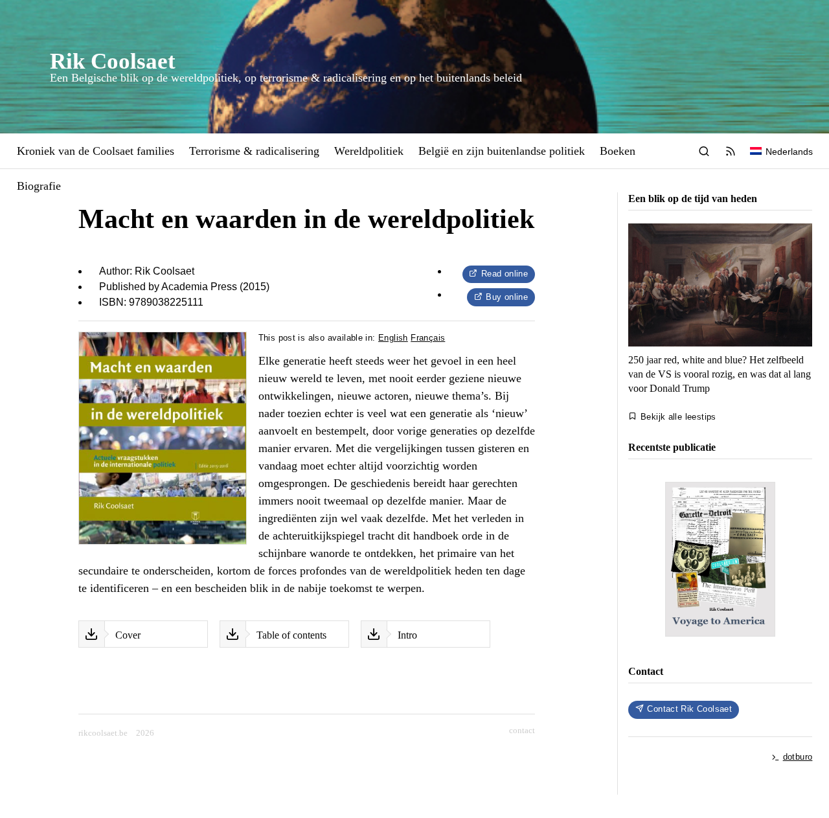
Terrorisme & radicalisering (254, 150)
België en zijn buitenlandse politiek (501, 150)
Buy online (507, 297)
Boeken (617, 150)
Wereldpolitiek (368, 150)
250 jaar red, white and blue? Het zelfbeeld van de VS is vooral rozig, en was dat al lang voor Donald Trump (719, 373)
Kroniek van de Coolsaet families (95, 150)
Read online (504, 273)
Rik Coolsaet (113, 61)
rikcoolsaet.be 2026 (116, 733)
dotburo (797, 757)
